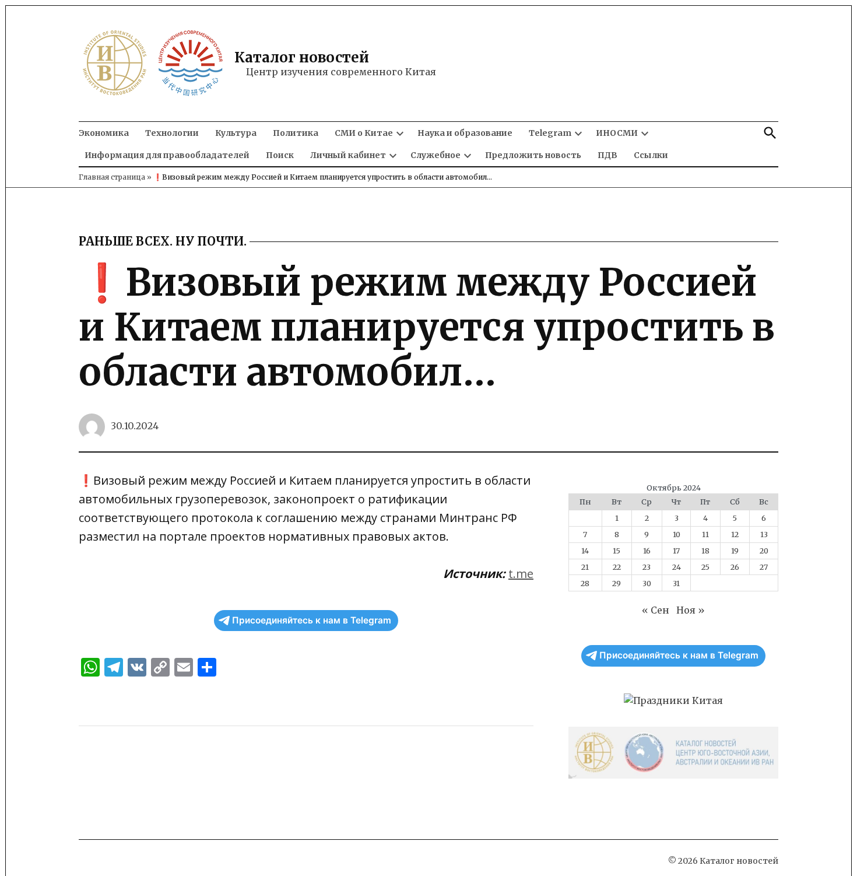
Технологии (172, 133)
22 (617, 567)
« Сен (655, 610)
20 (764, 550)
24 (676, 567)
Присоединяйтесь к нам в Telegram (311, 620)
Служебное (435, 155)
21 (585, 567)
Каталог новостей (301, 57)
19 (735, 550)
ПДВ (607, 155)
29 (616, 583)
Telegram (550, 133)
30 (646, 583)
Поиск (280, 155)
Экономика (104, 133)
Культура (236, 133)
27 (764, 567)
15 (616, 550)
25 (705, 567)
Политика (295, 133)
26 (734, 567)
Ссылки (651, 155)
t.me (520, 573)
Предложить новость (533, 155)
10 (676, 534)
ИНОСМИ (617, 133)
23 (646, 567)
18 (705, 550)
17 (676, 550)
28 (585, 583)
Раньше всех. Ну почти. (163, 241)
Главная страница (112, 177)
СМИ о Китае (364, 133)
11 (705, 534)
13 (764, 534)
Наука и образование (464, 133)
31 (676, 583)
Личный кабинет (348, 155)
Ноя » (690, 610)
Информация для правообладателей (167, 155)
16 (647, 550)
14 (585, 550)
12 (735, 534)
